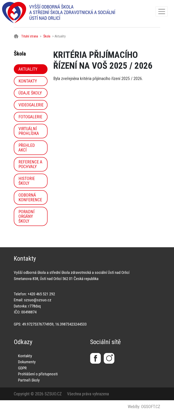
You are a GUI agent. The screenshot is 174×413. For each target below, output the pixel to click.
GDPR (22, 368)
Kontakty (27, 81)
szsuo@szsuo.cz (37, 299)
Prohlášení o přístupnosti (38, 374)
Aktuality (27, 69)
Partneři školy (29, 380)
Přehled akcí (26, 148)
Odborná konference (30, 197)
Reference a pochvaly (30, 164)
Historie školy (26, 181)
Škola (46, 36)
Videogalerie (31, 104)
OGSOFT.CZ (150, 406)
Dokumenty (27, 361)
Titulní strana (29, 36)
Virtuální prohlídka (28, 131)
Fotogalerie (30, 116)
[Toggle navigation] (162, 11)
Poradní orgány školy (26, 216)
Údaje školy (30, 93)
